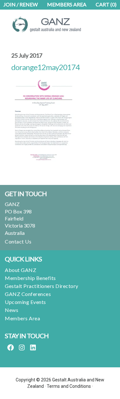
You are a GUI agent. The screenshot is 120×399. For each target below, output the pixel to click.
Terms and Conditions (69, 386)
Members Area (22, 318)
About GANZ (20, 270)
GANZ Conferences (28, 294)
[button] (97, 19)
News (11, 310)
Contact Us (18, 241)
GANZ (50, 24)
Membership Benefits (30, 278)
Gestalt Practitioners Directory (41, 286)
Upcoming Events (25, 302)
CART (106, 4)
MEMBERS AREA (66, 4)
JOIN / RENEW (21, 4)
